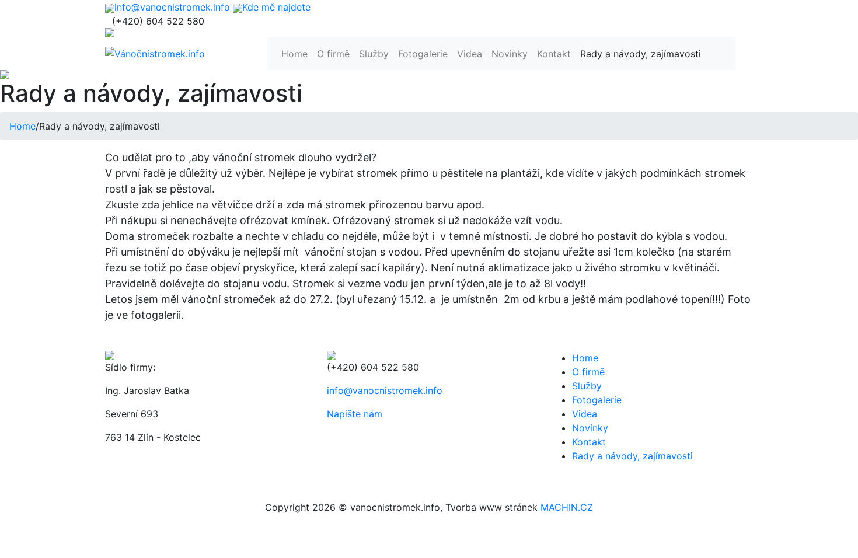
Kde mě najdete (276, 7)
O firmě (333, 54)
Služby (374, 54)
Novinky (509, 54)
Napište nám (354, 414)
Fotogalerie (423, 54)
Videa (469, 54)
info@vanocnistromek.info (172, 7)
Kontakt (554, 54)
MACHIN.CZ (566, 507)
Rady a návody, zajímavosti (640, 54)
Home (294, 54)
